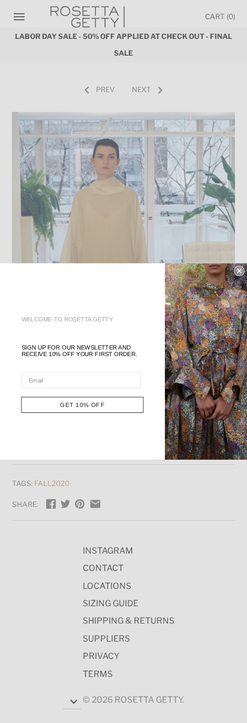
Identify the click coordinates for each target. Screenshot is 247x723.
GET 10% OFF (82, 405)
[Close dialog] (239, 271)
